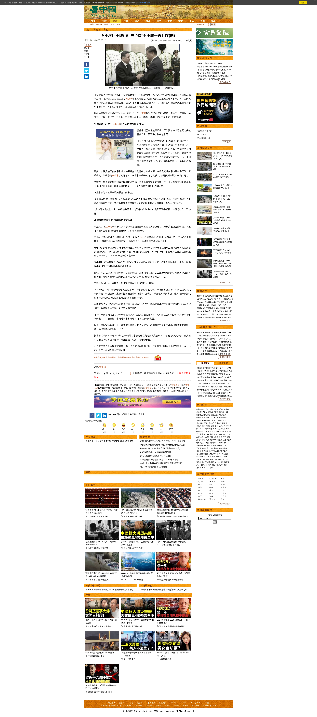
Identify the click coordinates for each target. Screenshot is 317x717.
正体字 (108, 626)
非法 (98, 656)
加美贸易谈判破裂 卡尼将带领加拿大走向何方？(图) (222, 242)
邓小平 (204, 462)
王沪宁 (228, 426)
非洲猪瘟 (220, 443)
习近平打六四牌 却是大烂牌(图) (153, 467)
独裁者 (90, 692)
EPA (133, 580)
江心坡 (211, 451)
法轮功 (198, 448)
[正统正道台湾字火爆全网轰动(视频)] (102, 600)
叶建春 (99, 516)
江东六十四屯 (214, 448)
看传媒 (176, 705)
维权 (214, 445)
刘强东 (202, 443)
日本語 (206, 703)
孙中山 (220, 459)
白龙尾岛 (205, 451)
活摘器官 (206, 415)
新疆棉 (223, 415)
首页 (93, 21)
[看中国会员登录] (214, 33)
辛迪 (223, 499)
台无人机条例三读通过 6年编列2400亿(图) (214, 314)
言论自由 (199, 454)
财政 (207, 440)
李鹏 (86, 51)
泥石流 (132, 516)
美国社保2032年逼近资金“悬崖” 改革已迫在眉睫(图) (222, 209)
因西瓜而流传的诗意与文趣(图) (209, 63)
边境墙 (208, 426)
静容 (211, 493)
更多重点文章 (225, 282)
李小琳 (86, 57)
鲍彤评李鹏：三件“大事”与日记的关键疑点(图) (160, 448)
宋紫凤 (201, 478)
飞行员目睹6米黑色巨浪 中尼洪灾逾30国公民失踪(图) (222, 199)
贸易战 (210, 412)
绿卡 (217, 457)
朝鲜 (211, 434)
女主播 (206, 454)
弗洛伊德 (199, 423)
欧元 (220, 437)
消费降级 (131, 659)
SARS (216, 451)
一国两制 (228, 432)
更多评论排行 (225, 399)
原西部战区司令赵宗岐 (168, 516)
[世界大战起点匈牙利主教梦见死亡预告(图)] (204, 250)
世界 (170, 21)
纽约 (159, 21)
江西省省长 (92, 516)
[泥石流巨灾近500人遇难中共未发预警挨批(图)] (204, 164)
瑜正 (200, 496)
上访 (224, 445)
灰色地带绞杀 (168, 580)
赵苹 (223, 490)
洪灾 (137, 516)
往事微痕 (206, 420)
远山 (211, 484)
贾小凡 (201, 481)
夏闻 (223, 484)
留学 (226, 454)
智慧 (209, 465)
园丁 (200, 490)
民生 (221, 457)
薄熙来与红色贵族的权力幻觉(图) (171, 542)
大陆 (104, 21)
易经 (198, 465)
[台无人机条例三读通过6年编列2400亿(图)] (204, 174)
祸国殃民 (97, 548)
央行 (224, 434)
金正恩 (213, 423)
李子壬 (224, 496)
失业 (125, 659)
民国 (207, 459)
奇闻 (202, 21)
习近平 (86, 48)
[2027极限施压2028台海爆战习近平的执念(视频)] (173, 553)
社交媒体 (203, 434)
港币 (228, 437)
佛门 (110, 692)
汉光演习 (199, 420)
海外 (225, 457)
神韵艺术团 (127, 705)
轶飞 (200, 484)
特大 (180, 40)
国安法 (198, 418)
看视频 (158, 705)
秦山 (200, 493)
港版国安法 (223, 418)
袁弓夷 (215, 418)
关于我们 (140, 703)
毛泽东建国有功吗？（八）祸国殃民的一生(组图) (222, 274)
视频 (213, 21)
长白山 (198, 451)
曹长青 (212, 499)
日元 (224, 437)
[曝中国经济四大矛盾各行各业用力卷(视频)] (173, 632)
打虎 (213, 432)
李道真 (212, 481)
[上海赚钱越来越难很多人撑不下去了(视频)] (138, 632)
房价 (211, 443)
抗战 (215, 459)
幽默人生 (204, 465)
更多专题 (226, 142)
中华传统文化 (99, 626)
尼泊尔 (126, 516)
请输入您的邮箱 (215, 515)
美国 (126, 21)
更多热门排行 (225, 357)
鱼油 (141, 580)
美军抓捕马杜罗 (203, 138)
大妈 (207, 443)
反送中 (222, 429)
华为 (201, 432)
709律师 (219, 445)
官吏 (112, 24)
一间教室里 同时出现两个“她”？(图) (211, 305)
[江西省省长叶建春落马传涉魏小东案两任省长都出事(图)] (102, 490)
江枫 (211, 496)
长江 (203, 418)
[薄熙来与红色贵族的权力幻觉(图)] (173, 522)
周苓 (200, 487)
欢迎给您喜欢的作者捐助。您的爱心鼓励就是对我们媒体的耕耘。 (123, 357)
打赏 (165, 40)
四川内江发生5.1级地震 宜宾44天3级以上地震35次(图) (222, 156)
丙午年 (136, 548)
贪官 (227, 429)
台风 (125, 548)
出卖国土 (199, 415)
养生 (211, 468)
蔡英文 (228, 440)
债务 (228, 434)
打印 (175, 40)
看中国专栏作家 (206, 474)
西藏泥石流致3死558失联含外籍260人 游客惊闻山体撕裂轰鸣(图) (222, 263)
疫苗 (207, 418)
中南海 (99, 24)
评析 (118, 24)
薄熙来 (166, 545)
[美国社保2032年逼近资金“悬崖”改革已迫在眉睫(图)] (204, 207)
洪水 (211, 418)
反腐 (209, 432)
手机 (217, 465)
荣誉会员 (175, 385)
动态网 (206, 705)
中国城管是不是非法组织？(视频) (99, 653)
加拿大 (216, 434)
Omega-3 (127, 580)
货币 (211, 437)
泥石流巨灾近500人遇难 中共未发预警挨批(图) (222, 166)
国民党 (220, 420)
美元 (201, 437)
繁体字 (90, 626)
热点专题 (202, 126)
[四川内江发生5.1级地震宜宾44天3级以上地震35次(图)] (204, 153)
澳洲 (204, 459)
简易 (223, 478)
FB (208, 434)
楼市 (203, 440)
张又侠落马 (202, 134)
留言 (170, 40)
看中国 (104, 11)
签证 (205, 457)
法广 (198, 434)
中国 (142, 237)
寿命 (203, 468)
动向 (92, 24)
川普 (216, 409)
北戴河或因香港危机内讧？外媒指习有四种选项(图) (162, 441)
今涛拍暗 (213, 478)
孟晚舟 (198, 426)
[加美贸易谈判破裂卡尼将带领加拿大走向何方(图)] (204, 239)
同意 (303, 3)
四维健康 (202, 499)
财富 (211, 440)
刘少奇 (213, 462)
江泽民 (108, 226)
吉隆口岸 (99, 580)
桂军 (211, 459)
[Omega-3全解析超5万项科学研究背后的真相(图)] (138, 553)
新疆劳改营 (223, 451)
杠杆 (198, 437)
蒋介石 (225, 459)
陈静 (211, 487)
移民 (218, 454)
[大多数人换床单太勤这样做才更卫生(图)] (204, 228)
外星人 (198, 468)
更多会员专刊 (225, 82)
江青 (106, 548)
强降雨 (130, 548)
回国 (209, 457)
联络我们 (122, 703)
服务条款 (151, 703)
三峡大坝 (217, 415)
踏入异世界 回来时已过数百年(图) (211, 73)
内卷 (169, 659)
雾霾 (198, 445)
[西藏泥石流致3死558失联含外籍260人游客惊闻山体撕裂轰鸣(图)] (102, 553)
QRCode (112, 414)
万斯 (212, 426)
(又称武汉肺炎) (208, 409)
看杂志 (149, 705)
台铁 (212, 415)
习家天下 (103, 692)
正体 (160, 40)
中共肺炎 (199, 409)
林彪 (209, 462)
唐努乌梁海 (223, 448)
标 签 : (88, 45)
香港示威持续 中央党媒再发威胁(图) (155, 452)
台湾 (224, 440)
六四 (226, 412)
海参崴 (219, 440)
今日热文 (91, 485)
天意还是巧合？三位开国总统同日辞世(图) (214, 66)
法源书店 (139, 705)
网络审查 (205, 448)
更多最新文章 (225, 320)
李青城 (224, 493)
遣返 (201, 457)
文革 (103, 548)
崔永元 (204, 429)
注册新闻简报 (204, 510)
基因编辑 (203, 445)
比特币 (206, 437)
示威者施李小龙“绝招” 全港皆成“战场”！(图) (159, 460)
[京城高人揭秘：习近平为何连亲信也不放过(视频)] (102, 665)
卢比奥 (226, 409)
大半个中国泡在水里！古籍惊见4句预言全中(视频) (222, 220)
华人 (214, 454)
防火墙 (209, 445)
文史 (180, 21)
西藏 (141, 516)
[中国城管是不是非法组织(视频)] (102, 632)
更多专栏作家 (225, 504)
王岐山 (86, 54)
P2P (229, 443)
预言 (161, 580)
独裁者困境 (178, 580)
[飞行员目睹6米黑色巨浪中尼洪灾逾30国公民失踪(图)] (138, 490)
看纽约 (167, 705)
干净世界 (115, 705)
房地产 (198, 440)
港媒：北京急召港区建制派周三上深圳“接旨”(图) (161, 463)
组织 (102, 656)
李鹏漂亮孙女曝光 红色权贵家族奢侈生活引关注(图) (162, 445)
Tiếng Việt (195, 703)
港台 (137, 21)
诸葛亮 (226, 462)
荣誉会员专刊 (204, 58)
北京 (198, 443)
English (173, 703)
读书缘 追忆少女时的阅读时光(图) (211, 79)
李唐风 (224, 487)
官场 (115, 21)
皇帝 (222, 462)
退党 (224, 420)
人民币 (215, 437)
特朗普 (221, 409)
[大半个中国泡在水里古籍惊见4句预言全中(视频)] (138, 522)
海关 (198, 457)
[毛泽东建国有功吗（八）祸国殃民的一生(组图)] (102, 522)
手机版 (154, 40)
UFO (205, 423)
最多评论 (205, 363)
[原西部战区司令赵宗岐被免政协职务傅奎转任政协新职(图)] (173, 490)
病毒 (198, 412)
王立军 (177, 545)
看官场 (97, 29)
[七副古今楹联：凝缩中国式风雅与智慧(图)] (204, 185)
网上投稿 (111, 703)
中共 (161, 545)
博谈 (148, 21)
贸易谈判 (222, 426)
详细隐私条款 (145, 3)
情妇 (198, 432)
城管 (94, 656)
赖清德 (224, 423)
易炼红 (105, 516)
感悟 (213, 465)
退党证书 (195, 705)
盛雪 (211, 490)
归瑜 (223, 481)
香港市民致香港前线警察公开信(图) (155, 456)
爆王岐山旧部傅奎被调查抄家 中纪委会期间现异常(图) (109, 441)
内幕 (106, 24)
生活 (191, 21)
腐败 (205, 432)
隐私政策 (162, 703)
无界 (215, 705)
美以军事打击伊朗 (204, 131)
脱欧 (221, 434)
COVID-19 (204, 412)
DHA (137, 580)
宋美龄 (198, 462)
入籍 (213, 457)
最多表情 (223, 363)
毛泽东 (90, 548)
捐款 (131, 703)
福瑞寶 (185, 705)
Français (183, 703)
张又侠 (221, 412)
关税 (203, 426)
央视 (211, 454)
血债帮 (97, 692)
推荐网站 (104, 705)
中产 (215, 440)
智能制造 (163, 659)
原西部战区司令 (183, 516)
